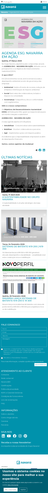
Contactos (5, 375)
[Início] (8, 7)
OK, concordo (10, 490)
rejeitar (23, 489)
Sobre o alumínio (7, 414)
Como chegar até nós (9, 417)
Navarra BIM (5, 382)
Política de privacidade (10, 389)
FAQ (3, 403)
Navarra (4, 12)
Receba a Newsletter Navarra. (15, 358)
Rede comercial (7, 378)
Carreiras (4, 421)
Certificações (6, 385)
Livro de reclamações (9, 400)
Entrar (44, 2)
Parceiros (4, 425)
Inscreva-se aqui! (7, 450)
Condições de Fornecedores (12, 396)
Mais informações (13, 485)
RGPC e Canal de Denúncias (11, 393)
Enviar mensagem (40, 364)
